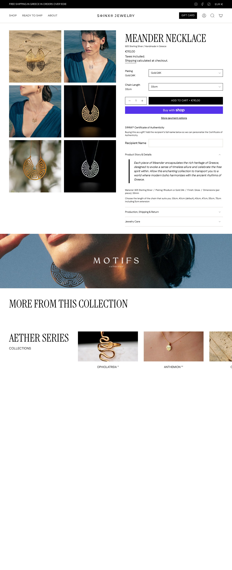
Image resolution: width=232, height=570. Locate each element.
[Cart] (221, 16)
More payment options (174, 118)
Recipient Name (135, 143)
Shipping (130, 61)
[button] (12, 15)
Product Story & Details (138, 154)
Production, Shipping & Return (142, 212)
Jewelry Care (132, 221)
